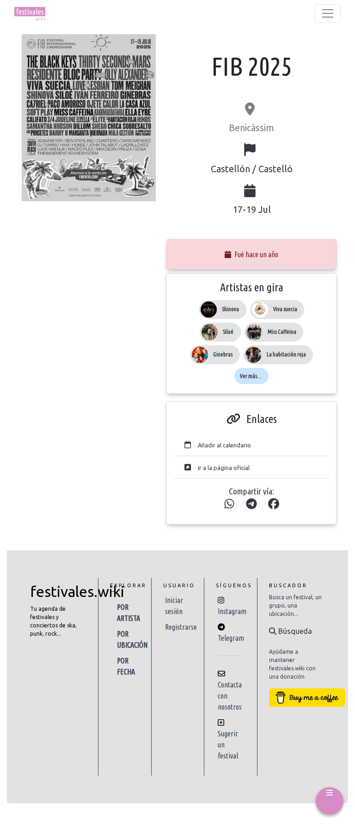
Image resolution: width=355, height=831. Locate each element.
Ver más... (250, 376)
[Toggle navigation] (328, 13)
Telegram (231, 638)
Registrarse (181, 627)
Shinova (230, 309)
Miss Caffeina (282, 332)
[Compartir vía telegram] (251, 504)
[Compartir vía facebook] (274, 504)
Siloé (228, 332)
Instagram (232, 611)
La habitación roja (286, 354)
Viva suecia (285, 309)
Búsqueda (294, 631)
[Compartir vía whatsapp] (229, 504)
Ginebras (223, 354)
